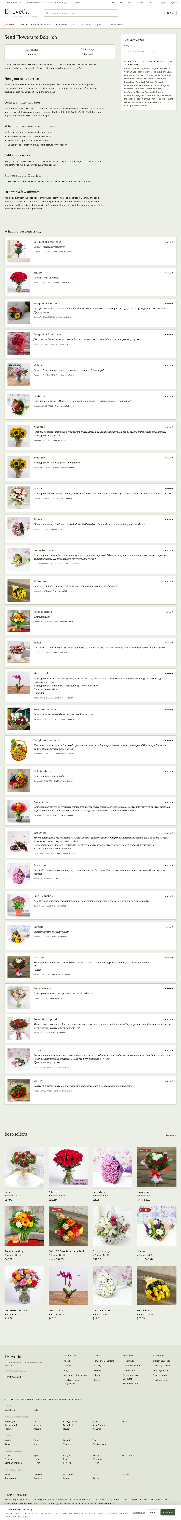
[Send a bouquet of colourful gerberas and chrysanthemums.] (18, 780)
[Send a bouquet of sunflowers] (18, 436)
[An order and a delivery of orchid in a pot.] (18, 685)
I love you (39, 957)
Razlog (95, 1478)
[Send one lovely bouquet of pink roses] (18, 374)
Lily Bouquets (129, 1370)
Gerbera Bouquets (131, 1365)
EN (121, 2)
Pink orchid (41, 673)
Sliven (95, 1421)
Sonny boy (40, 581)
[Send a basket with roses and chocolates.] (18, 719)
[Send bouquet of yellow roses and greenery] (18, 590)
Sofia (48, 2)
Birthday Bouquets (161, 1360)
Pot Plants (85, 24)
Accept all (168, 1512)
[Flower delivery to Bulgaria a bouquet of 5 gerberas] (18, 313)
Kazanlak (38, 1429)
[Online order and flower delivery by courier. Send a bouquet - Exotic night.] (18, 405)
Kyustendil (38, 1478)
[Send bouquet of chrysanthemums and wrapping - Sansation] (18, 874)
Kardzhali (38, 1421)
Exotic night (41, 396)
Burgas (65, 2)
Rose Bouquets (130, 1360)
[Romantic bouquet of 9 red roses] (18, 343)
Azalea (38, 642)
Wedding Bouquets (162, 1370)
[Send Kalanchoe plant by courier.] (18, 905)
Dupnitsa (38, 1474)
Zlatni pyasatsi (99, 1444)
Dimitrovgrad (11, 1425)
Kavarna (37, 1444)
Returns (97, 1380)
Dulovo (8, 1455)
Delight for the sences (47, 740)
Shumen (96, 1455)
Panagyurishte (70, 1421)
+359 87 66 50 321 (14, 1377)
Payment (97, 1370)
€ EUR (130, 2)
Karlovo (37, 1425)
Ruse (65, 1459)
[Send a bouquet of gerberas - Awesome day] (18, 811)
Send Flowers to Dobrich (62, 252)
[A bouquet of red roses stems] (18, 282)
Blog (66, 1370)
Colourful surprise (45, 550)
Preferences (139, 1512)
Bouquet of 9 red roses (47, 334)
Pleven (37, 1462)
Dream (38, 1050)
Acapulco (39, 427)
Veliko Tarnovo (128, 1455)
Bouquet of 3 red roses (47, 242)
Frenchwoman (42, 988)
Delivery (97, 1365)
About (67, 1360)
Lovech (37, 1459)
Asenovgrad (10, 1421)
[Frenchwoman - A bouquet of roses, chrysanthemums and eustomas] (18, 997)
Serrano (39, 926)
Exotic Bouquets (130, 1383)
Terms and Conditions (103, 1360)
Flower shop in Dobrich (23, 175)
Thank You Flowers (161, 1380)
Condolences (115, 24)
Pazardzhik (68, 1425)
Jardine (38, 488)
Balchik (8, 1440)
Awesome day (42, 802)
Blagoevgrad (10, 1478)
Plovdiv (53, 2)
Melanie (38, 365)
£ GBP (152, 2)
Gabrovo (9, 1459)
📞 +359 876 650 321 (13, 2)
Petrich (95, 1474)
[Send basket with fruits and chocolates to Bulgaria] (18, 749)
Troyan (95, 1462)
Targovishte (98, 1459)
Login (162, 2)
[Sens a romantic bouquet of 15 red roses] (18, 1028)
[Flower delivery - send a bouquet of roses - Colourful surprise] (18, 559)
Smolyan (126, 1474)
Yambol (125, 1421)
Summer (23, 24)
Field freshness (43, 771)
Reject (153, 1512)
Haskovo (9, 1429)
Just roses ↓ (10, 24)
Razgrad (67, 1455)
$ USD (141, 2)
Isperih (37, 1455)
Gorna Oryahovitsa (13, 1462)
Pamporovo (68, 1474)
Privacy (96, 1375)
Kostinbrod (10, 1410)
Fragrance (40, 519)
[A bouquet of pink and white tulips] (18, 1059)
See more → (171, 1135)
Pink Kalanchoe (43, 896)
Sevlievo (67, 1462)
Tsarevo (67, 1444)
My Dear (39, 1081)
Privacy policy (23, 1516)
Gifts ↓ (74, 24)
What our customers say (75, 1375)
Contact (68, 1365)
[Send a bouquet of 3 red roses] (18, 251)
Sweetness (40, 833)
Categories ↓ (98, 24)
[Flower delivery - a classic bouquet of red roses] (18, 1090)
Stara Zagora (98, 1425)
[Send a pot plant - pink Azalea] (18, 652)
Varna (59, 2)
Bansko (8, 1474)
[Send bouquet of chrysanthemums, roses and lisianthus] (18, 936)
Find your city (129, 45)
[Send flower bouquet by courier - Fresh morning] (18, 621)
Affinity (38, 272)
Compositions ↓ (61, 24)
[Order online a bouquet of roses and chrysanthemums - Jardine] (18, 497)
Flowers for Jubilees (162, 1375)
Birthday (35, 24)
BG (113, 2)
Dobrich (37, 1440)
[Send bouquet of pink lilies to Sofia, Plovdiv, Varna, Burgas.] (18, 528)
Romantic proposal (45, 1019)
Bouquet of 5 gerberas (47, 303)
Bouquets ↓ (46, 24)
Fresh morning (43, 611)
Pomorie (67, 1440)
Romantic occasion (45, 709)
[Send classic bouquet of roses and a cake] (18, 843)
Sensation (40, 865)
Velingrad (96, 1429)
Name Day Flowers (161, 1365)
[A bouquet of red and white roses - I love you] (18, 967)
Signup (173, 2)
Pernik (66, 1478)
